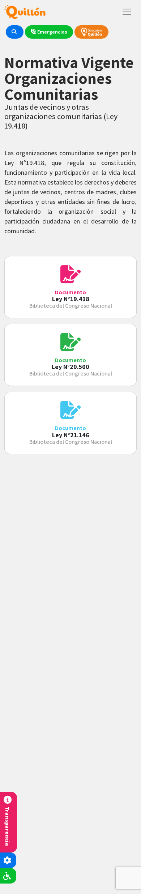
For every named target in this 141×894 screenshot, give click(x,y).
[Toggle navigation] (127, 12)
